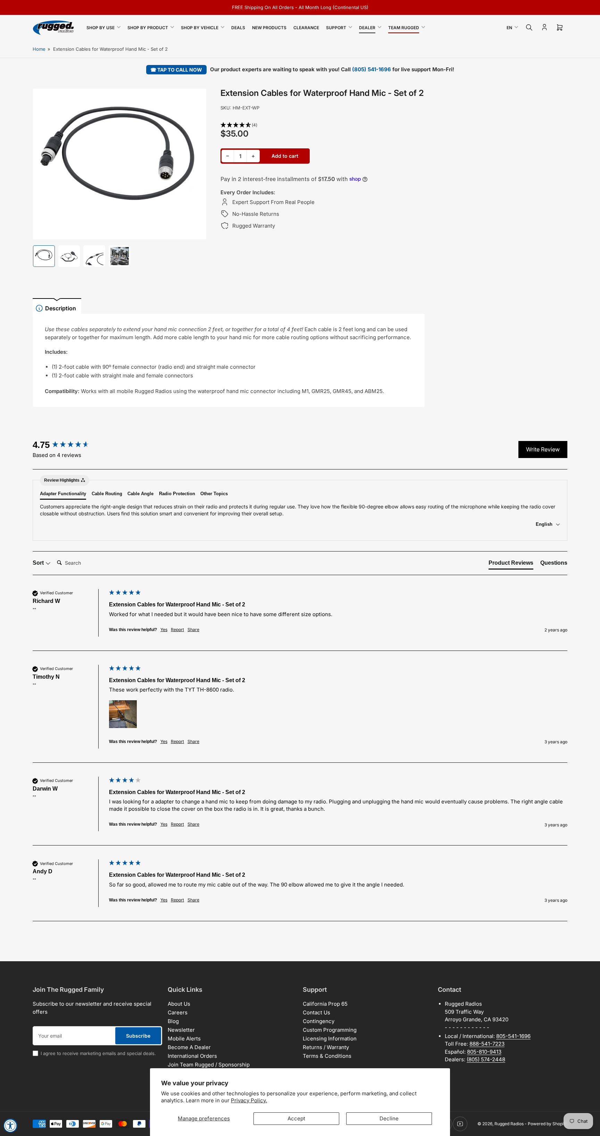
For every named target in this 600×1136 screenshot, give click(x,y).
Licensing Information (330, 1038)
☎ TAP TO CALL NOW (176, 70)
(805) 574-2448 (486, 1059)
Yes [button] (163, 629)
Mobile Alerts (184, 1038)
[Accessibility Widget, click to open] (10, 1126)
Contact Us (316, 1012)
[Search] (529, 27)
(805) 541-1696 (371, 69)
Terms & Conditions (327, 1056)
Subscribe (138, 1036)
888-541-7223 (487, 1043)
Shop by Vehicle (199, 27)
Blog (173, 1021)
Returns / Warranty (326, 1047)
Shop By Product (147, 27)
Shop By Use (100, 27)
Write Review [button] (543, 449)
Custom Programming (330, 1030)
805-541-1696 (513, 1036)
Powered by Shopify (547, 1123)
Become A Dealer (189, 1047)
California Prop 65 (325, 1003)
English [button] (545, 524)
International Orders (192, 1056)
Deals (238, 27)
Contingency (318, 1021)
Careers (178, 1012)
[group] (69, 445)
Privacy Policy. (249, 1100)
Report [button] (177, 629)
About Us (179, 1003)
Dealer (367, 27)
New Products (269, 27)
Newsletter (181, 1030)
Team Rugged (403, 27)
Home (39, 49)
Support (336, 27)
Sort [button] (39, 563)
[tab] (511, 564)
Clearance (306, 27)
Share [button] (193, 629)
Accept (296, 1118)
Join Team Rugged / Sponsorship (209, 1064)
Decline (389, 1118)
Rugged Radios (509, 1123)
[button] (322, 125)
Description (60, 308)
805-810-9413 (484, 1051)
